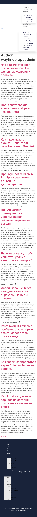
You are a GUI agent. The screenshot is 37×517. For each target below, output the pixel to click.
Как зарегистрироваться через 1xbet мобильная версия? (18, 365)
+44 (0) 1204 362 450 (25, 472)
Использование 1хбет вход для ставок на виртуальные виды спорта (16, 293)
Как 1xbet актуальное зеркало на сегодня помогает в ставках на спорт (16, 401)
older (3, 436)
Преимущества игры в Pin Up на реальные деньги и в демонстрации (17, 179)
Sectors (25, 11)
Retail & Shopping (29, 16)
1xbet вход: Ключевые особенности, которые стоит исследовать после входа (17, 331)
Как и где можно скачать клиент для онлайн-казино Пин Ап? (17, 143)
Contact (25, 26)
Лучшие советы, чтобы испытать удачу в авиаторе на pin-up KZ (17, 257)
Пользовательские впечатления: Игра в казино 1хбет (15, 108)
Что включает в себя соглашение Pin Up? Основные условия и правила (15, 70)
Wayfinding (10, 469)
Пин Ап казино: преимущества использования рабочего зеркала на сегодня (15, 216)
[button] (7, 472)
